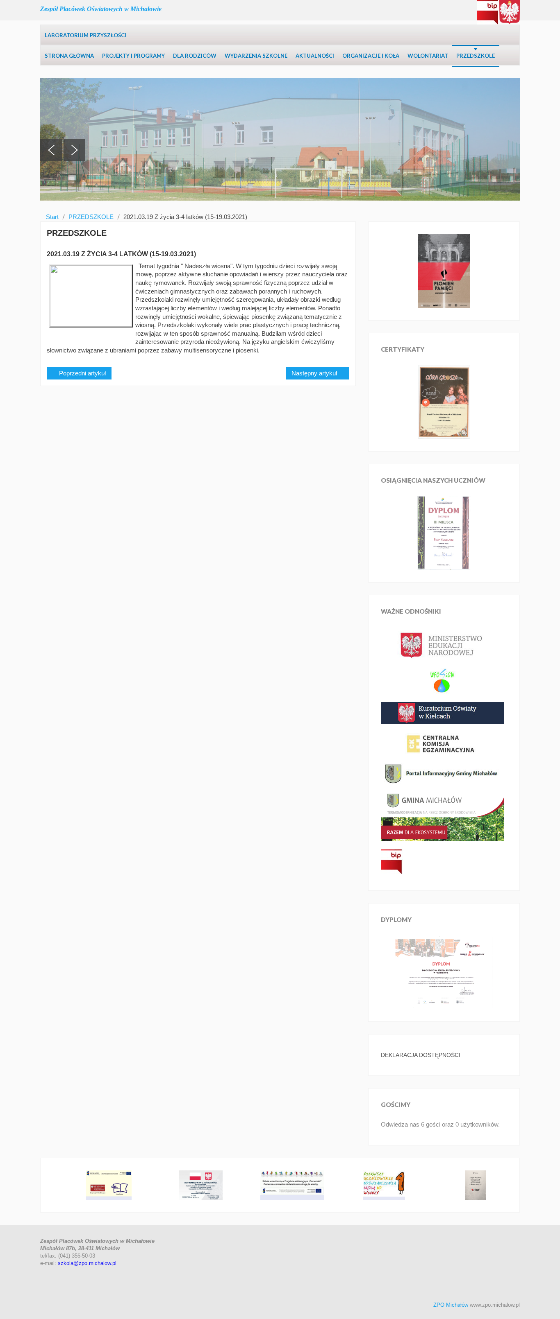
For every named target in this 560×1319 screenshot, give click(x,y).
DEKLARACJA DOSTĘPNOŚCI (420, 1055)
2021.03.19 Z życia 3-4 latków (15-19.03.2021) (121, 254)
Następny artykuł (315, 373)
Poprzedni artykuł (81, 373)
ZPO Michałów (450, 1305)
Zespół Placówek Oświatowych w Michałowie (101, 8)
